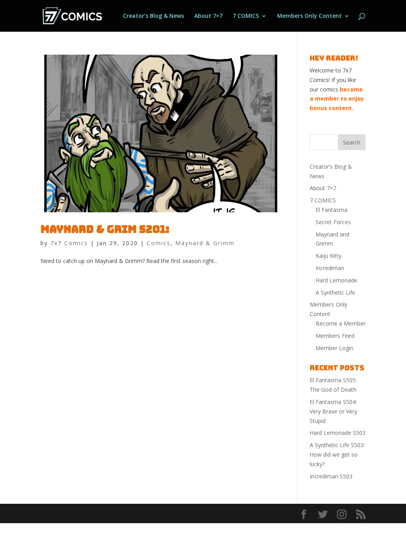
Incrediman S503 (331, 476)
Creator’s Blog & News (153, 16)
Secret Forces (333, 222)
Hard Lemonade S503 (338, 432)
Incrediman (330, 268)
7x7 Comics (69, 243)
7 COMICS (246, 16)
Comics (158, 243)
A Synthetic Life (335, 292)
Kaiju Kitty (328, 255)
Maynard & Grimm (205, 243)
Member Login (334, 348)
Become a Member (341, 323)
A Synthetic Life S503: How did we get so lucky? (337, 454)
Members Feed (335, 335)
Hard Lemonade (336, 280)
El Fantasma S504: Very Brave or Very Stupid (333, 411)
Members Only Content (309, 16)
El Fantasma (331, 209)
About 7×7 (208, 16)
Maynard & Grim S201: (104, 229)
